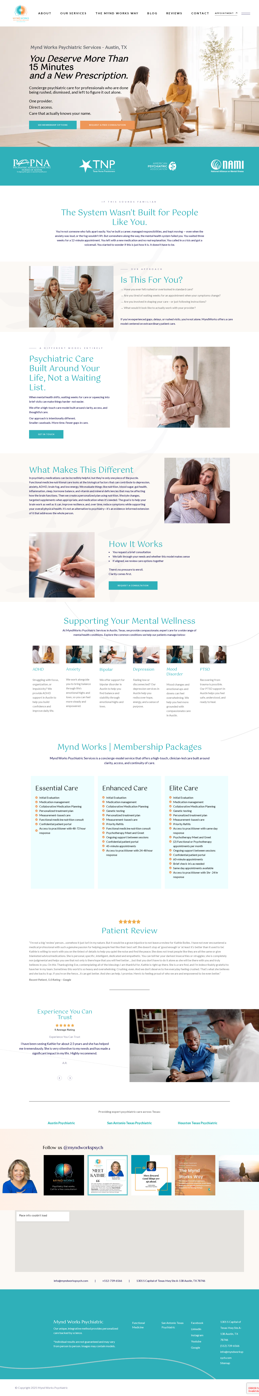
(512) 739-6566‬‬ (229, 1345)
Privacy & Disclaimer (144, 1387)
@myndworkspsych (83, 1147)
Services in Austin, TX (172, 1387)
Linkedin (196, 1329)
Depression (143, 669)
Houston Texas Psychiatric (197, 1123)
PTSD (205, 669)
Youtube (196, 1341)
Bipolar (106, 669)
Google (195, 1347)
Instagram (197, 1335)
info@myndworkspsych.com (71, 1280)
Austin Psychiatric (61, 1123)
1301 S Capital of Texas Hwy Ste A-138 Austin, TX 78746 (170, 1280)
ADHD (38, 669)
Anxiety (73, 669)
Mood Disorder (174, 672)
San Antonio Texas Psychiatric (129, 1123)
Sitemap (225, 1363)
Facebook (197, 1322)
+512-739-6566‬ (112, 1280)
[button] (59, 1078)
